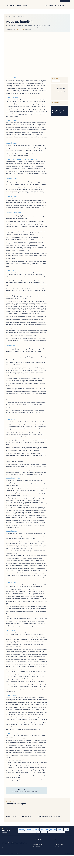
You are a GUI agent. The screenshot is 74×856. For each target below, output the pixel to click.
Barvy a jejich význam (37, 844)
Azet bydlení (53, 829)
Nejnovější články (59, 844)
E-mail (59, 80)
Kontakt (62, 5)
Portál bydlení (29, 829)
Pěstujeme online (44, 829)
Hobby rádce (36, 832)
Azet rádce (60, 829)
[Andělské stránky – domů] (37, 5)
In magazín (36, 829)
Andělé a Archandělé (13, 16)
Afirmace (19, 5)
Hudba (58, 5)
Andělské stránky (52, 832)
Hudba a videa (58, 842)
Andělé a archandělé (11, 5)
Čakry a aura (25, 5)
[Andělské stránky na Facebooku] (71, 1)
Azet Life (67, 829)
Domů (7, 16)
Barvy (46, 5)
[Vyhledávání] (71, 5)
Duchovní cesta (52, 5)
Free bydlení (21, 832)
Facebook (54, 80)
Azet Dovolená (61, 832)
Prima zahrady (29, 832)
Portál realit (21, 829)
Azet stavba (44, 832)
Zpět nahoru (67, 853)
